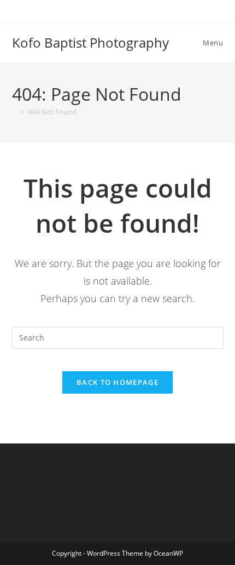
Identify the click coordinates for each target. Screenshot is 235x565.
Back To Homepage (117, 382)
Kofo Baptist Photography (90, 42)
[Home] (14, 112)
